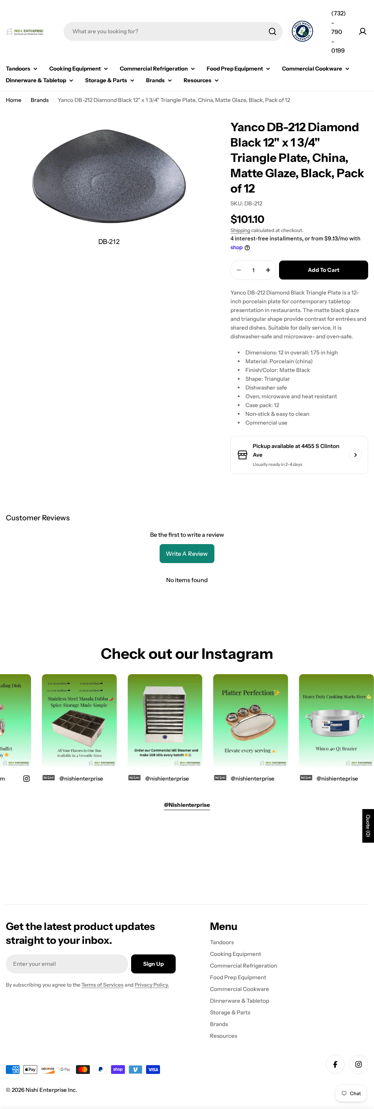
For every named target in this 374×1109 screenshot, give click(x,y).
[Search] (272, 31)
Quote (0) (368, 825)
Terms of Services (102, 984)
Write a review (187, 553)
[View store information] (355, 455)
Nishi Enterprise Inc (51, 1089)
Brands (40, 99)
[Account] (362, 31)
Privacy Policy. (152, 984)
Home (14, 99)
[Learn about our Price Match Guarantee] (302, 32)
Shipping (240, 230)
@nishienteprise (331, 778)
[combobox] (173, 31)
